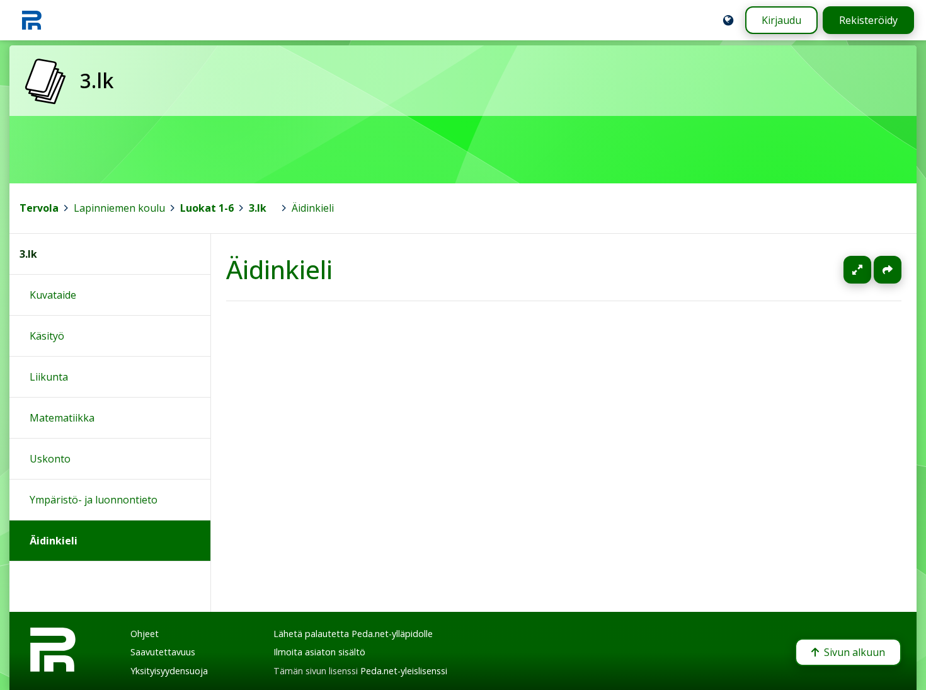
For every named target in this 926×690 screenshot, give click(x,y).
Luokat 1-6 (207, 208)
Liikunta (49, 377)
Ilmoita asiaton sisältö (319, 652)
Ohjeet (144, 634)
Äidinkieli (313, 208)
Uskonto (50, 459)
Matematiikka (62, 418)
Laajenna (869, 270)
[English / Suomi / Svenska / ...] (728, 20)
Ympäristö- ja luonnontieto (93, 500)
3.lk (257, 208)
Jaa (887, 270)
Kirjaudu (781, 20)
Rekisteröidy (868, 20)
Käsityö (47, 336)
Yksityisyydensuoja (169, 671)
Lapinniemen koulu (119, 208)
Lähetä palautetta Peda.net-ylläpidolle (353, 634)
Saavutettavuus (162, 652)
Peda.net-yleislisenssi (403, 671)
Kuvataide (53, 295)
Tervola (39, 208)
